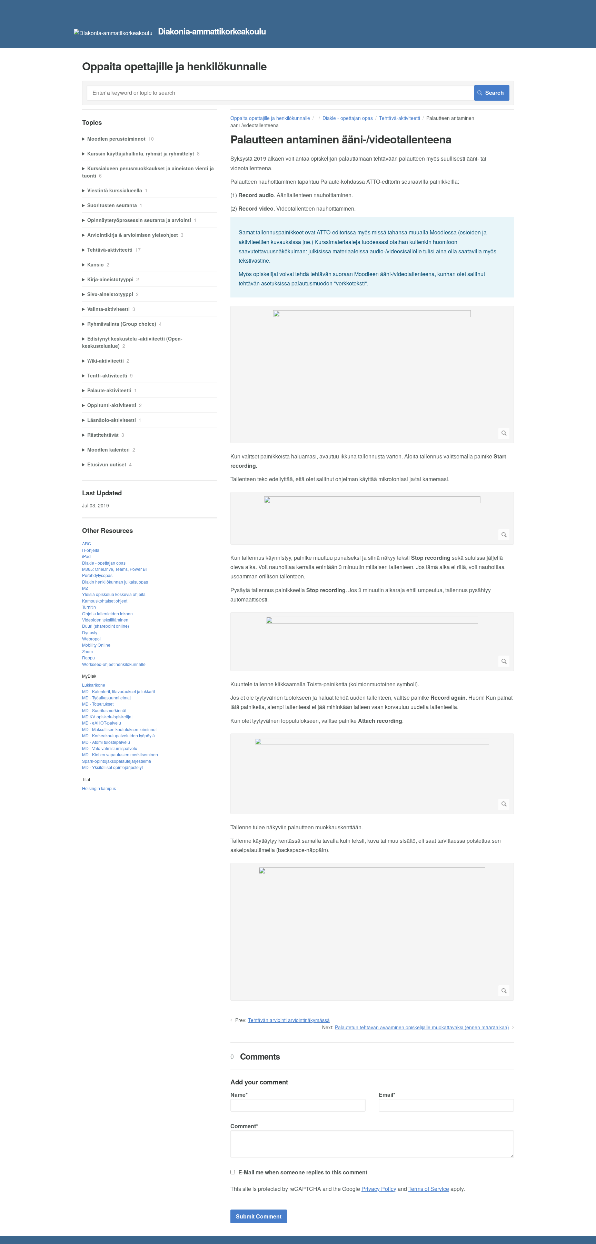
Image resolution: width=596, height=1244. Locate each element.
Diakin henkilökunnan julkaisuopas (115, 582)
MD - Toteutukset (97, 704)
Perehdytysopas (97, 575)
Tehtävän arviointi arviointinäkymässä (289, 1020)
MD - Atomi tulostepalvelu (106, 742)
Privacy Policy (378, 1189)
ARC (86, 543)
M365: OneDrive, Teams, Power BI (114, 569)
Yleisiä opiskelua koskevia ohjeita (114, 594)
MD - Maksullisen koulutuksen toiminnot (119, 729)
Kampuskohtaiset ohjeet (104, 601)
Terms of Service (428, 1189)
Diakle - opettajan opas (347, 117)
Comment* (244, 1126)
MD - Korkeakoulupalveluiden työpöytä (118, 735)
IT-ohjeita (90, 550)
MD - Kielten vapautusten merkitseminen (120, 754)
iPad (86, 556)
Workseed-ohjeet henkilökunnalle (114, 664)
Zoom (87, 651)
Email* (387, 1095)
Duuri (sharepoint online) (105, 626)
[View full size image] (372, 374)
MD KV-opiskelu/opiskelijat (107, 716)
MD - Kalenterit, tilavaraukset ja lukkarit (118, 691)
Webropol (91, 638)
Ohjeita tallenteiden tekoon (107, 613)
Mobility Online (96, 645)
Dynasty (89, 632)
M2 (85, 588)
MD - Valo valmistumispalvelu (109, 748)
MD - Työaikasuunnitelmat (106, 697)
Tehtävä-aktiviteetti (399, 117)
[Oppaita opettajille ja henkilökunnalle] (113, 33)
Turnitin (89, 607)
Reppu (88, 657)
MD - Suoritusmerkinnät (104, 710)
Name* (239, 1095)
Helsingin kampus (99, 788)
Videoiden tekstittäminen (105, 620)
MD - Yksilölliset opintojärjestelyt (112, 767)
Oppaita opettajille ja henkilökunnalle (270, 117)
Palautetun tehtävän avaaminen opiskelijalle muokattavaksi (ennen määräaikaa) (422, 1027)
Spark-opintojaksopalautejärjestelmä (116, 761)
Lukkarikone (93, 685)
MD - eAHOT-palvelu (101, 723)
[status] (372, 257)
